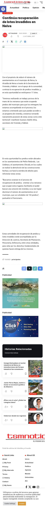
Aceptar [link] (21, 503)
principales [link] (16, 259)
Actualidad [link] (7, 13)
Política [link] (33, 394)
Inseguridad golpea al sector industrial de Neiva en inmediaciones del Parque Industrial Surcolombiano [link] (15, 366)
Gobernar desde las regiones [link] (15, 416)
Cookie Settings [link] (9, 503)
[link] (3, 9)
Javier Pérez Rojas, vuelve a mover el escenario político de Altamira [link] (14, 385)
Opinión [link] (32, 409)
